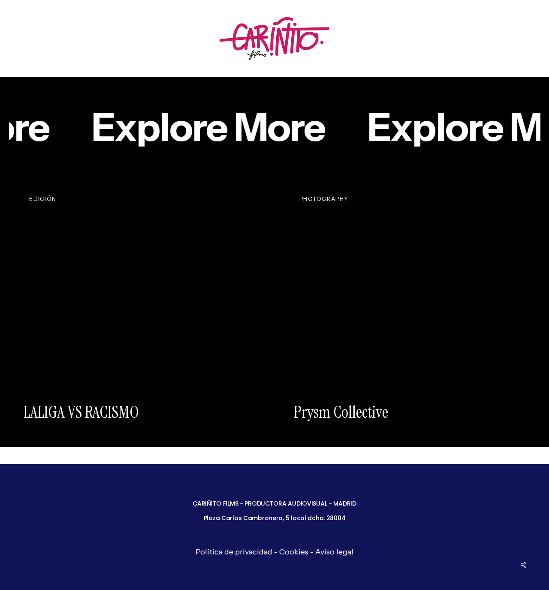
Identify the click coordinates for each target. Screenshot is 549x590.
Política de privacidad (234, 552)
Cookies (293, 552)
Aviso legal (334, 552)
